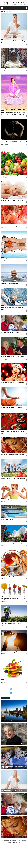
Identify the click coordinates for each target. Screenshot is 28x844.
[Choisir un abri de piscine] (14, 511)
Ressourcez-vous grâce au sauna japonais (13, 200)
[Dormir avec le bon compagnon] (14, 214)
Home (7, 11)
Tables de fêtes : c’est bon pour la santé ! (12, 432)
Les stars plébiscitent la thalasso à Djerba (13, 544)
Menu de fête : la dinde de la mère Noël (12, 382)
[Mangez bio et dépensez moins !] (14, 161)
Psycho (2, 330)
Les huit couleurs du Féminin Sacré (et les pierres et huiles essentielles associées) (13, 113)
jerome (2, 144)
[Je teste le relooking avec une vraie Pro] (14, 58)
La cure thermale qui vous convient (11, 283)
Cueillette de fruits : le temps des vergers (13, 478)
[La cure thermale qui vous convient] (14, 273)
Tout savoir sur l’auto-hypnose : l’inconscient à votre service (14, 142)
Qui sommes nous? (5, 840)
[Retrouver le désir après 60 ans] (14, 323)
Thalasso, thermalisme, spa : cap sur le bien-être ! (14, 308)
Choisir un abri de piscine (8, 519)
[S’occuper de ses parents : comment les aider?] (14, 346)
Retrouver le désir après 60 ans (10, 332)
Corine (2, 44)
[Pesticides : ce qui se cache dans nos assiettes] (14, 613)
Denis (2, 177)
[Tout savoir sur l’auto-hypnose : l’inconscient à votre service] (14, 129)
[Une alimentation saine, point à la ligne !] (14, 668)
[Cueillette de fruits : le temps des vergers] (14, 468)
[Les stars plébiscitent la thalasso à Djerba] (14, 533)
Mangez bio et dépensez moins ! (10, 176)
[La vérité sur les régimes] (14, 491)
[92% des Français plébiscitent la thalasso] (14, 244)
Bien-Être (2, 110)
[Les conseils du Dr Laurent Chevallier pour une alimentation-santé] (14, 589)
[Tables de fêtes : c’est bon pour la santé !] (14, 421)
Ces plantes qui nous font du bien (11, 577)
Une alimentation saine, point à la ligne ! (12, 681)
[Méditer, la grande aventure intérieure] (14, 396)
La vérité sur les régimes (8, 500)
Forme (2, 67)
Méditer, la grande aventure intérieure (12, 407)
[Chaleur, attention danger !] (14, 640)
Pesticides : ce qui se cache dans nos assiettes (11, 624)
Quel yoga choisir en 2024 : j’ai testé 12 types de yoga (14, 41)
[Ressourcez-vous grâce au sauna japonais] (14, 190)
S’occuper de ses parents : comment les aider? (12, 357)
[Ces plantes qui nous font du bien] (14, 562)
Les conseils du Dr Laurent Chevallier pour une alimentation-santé (13, 599)
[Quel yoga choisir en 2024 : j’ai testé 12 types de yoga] (14, 26)
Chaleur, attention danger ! (9, 652)
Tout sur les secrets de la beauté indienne (13, 454)
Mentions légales (13, 840)
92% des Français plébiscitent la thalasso (13, 259)
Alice (1, 201)
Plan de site (24, 840)
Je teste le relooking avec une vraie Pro (12, 69)
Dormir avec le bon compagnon (10, 226)
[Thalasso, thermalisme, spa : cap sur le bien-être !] (14, 297)
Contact (19, 840)
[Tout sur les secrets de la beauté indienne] (14, 445)
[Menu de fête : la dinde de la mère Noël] (14, 372)
